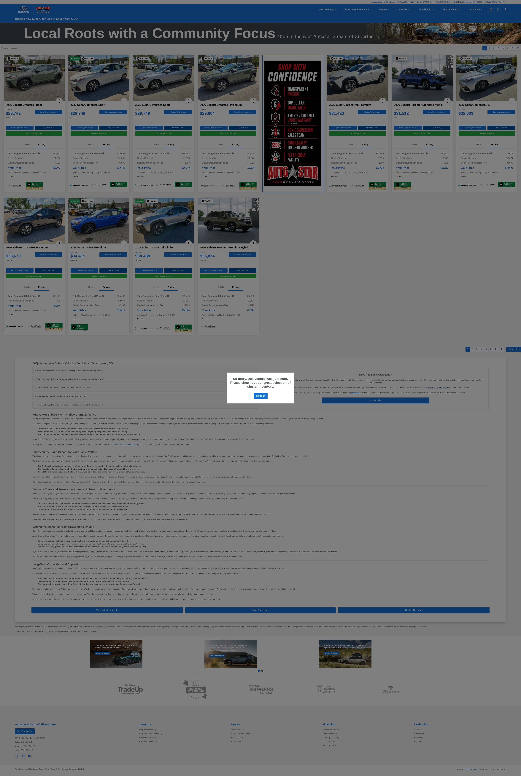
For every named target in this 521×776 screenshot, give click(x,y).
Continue (260, 396)
